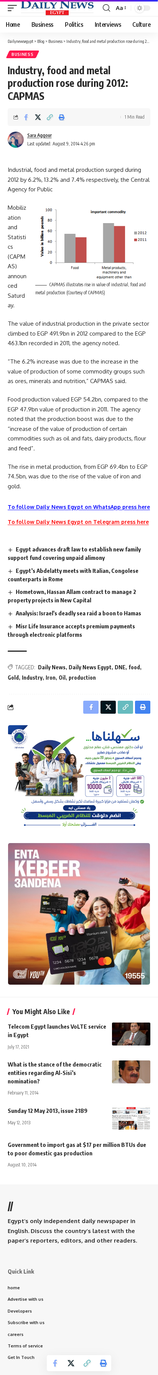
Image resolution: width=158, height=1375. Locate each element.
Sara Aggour (39, 135)
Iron (51, 677)
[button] (14, 8)
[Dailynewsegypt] (57, 8)
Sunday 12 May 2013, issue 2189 (47, 1110)
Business (23, 54)
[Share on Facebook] (26, 117)
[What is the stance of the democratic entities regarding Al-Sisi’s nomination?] (131, 1071)
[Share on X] (38, 117)
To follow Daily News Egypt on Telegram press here (78, 522)
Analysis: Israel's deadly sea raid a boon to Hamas (78, 613)
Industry (32, 677)
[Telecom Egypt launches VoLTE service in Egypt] (131, 1034)
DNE (120, 667)
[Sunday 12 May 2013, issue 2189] (131, 1118)
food (134, 667)
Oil (62, 677)
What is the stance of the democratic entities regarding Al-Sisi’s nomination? (55, 1073)
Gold (13, 677)
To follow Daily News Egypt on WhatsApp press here (79, 507)
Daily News (52, 667)
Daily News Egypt (90, 667)
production (82, 677)
